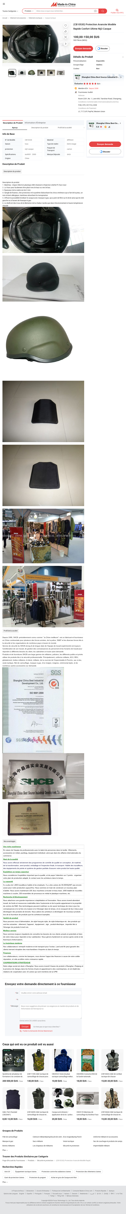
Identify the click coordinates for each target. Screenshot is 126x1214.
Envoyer (25, 1026)
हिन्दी (112, 1194)
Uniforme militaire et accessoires (105, 1137)
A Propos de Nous (18, 1191)
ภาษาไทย (119, 1194)
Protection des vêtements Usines (88, 1171)
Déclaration (30, 1191)
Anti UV (7, 1171)
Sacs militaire (38, 1141)
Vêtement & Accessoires (18, 18)
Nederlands (84, 1194)
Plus (4, 1182)
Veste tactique (68, 1141)
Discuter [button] (104, 48)
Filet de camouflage (9, 1137)
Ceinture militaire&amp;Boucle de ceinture (48, 1137)
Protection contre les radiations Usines (56, 1171)
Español (29, 1194)
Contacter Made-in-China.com (82, 1191)
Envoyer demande (83, 48)
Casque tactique (50, 18)
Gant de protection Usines (14, 1177)
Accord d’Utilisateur (43, 1191)
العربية (92, 1194)
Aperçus (111, 1191)
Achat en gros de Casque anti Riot (64, 1177)
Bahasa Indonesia (73, 1196)
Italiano (66, 1194)
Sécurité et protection (71, 1145)
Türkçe (52, 1196)
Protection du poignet (37, 1177)
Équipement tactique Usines (25, 1171)
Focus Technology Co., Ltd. (62, 1200)
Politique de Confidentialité (61, 1191)
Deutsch (74, 1194)
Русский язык (57, 1194)
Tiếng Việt (60, 1196)
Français (47, 1194)
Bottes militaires (8, 1145)
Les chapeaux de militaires (43, 1145)
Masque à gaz (7, 1141)
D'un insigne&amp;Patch (72, 1137)
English (21, 1194)
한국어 (99, 1194)
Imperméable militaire (101, 1145)
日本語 (106, 1194)
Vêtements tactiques (35, 18)
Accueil (4, 18)
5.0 (98, 127)
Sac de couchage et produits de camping (108, 1141)
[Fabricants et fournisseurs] (63, 4)
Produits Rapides (100, 1191)
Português (38, 1194)
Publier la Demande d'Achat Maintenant (36, 1031)
